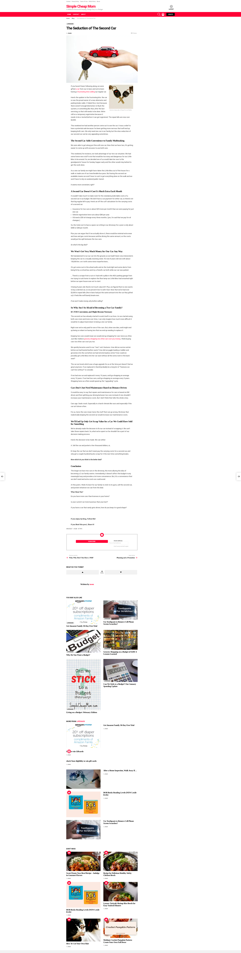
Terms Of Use (84, 1)
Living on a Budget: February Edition (81, 712)
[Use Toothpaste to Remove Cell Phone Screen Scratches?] (120, 610)
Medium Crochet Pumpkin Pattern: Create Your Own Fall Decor (117, 941)
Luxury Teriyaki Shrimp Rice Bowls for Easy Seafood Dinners (119, 904)
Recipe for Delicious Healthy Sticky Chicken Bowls (117, 874)
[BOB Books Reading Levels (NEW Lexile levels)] (83, 804)
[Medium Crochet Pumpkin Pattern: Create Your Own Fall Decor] (120, 928)
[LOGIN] (162, 14)
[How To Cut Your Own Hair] (83, 930)
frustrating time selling (86, 92)
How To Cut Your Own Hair (77, 943)
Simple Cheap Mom (81, 6)
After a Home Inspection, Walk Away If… (120, 770)
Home (69, 14)
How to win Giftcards (75, 751)
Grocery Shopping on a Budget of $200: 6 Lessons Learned (120, 653)
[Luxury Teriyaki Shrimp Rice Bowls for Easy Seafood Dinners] (120, 891)
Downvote (121, 572)
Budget (70, 528)
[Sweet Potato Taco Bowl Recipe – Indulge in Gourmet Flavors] (83, 861)
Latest (171, 9)
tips (80, 528)
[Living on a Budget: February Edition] (83, 684)
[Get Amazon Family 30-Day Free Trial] (83, 612)
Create (170, 14)
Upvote (82, 572)
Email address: (118, 540)
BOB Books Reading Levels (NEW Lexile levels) (119, 793)
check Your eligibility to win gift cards (81, 761)
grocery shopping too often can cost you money (102, 339)
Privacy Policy (75, 1)
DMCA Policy (92, 1)
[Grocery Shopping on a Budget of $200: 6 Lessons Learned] (120, 640)
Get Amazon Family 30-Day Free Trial (81, 626)
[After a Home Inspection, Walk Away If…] (83, 779)
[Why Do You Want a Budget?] (83, 641)
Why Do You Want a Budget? (78, 655)
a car (77, 89)
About (98, 1)
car (76, 528)
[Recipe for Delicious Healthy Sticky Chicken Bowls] (120, 861)
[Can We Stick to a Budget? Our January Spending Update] (120, 670)
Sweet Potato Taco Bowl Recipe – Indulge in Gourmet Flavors (82, 874)
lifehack (70, 623)
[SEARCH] (159, 14)
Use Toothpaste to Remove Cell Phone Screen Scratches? (118, 623)
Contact (68, 1)
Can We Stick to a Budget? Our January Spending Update (119, 685)
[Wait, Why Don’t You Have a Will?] (2, 476)
